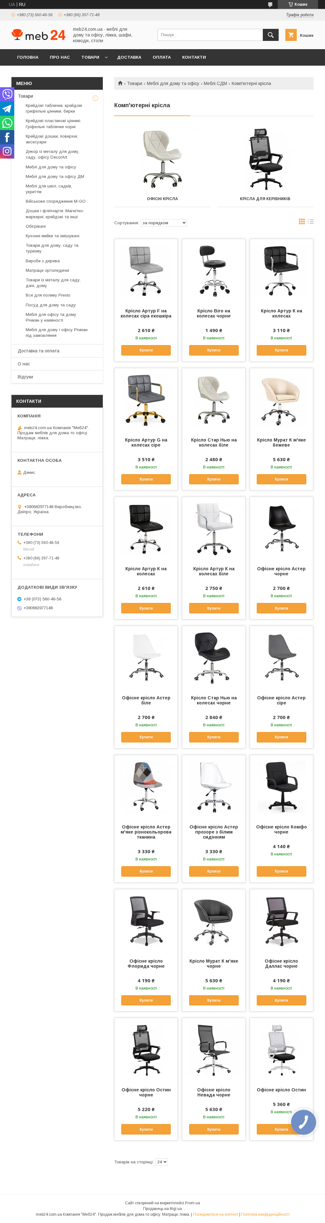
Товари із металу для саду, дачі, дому (53, 283)
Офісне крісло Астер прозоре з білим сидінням (213, 832)
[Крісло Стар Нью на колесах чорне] (213, 658)
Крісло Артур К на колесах (281, 313)
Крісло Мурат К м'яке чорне (213, 963)
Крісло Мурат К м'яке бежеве (281, 442)
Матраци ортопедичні (47, 270)
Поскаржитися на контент (215, 1214)
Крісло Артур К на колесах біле (214, 571)
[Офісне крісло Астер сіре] (281, 658)
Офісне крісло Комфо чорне (281, 829)
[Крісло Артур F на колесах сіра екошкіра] (146, 271)
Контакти (194, 57)
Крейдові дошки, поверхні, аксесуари (52, 139)
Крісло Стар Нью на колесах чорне (214, 700)
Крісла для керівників (265, 199)
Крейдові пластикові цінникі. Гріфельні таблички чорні (53, 123)
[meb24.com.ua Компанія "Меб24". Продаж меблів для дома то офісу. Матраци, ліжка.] (38, 38)
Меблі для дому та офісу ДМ (55, 176)
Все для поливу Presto (48, 295)
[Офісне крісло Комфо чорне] (281, 787)
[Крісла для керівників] (265, 159)
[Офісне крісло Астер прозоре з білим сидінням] (213, 787)
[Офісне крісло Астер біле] (146, 658)
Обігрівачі (36, 226)
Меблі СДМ (215, 83)
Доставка (129, 57)
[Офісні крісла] (162, 159)
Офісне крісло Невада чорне (213, 1092)
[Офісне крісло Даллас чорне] (281, 921)
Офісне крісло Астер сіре (281, 700)
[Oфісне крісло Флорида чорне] (146, 921)
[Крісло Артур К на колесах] (281, 271)
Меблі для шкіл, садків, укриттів (49, 189)
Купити (146, 350)
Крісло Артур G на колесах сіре (146, 442)
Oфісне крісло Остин (281, 1089)
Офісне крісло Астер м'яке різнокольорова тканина (146, 832)
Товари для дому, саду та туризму (52, 248)
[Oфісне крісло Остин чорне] (146, 1050)
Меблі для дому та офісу (173, 83)
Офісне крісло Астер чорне (281, 571)
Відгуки (25, 376)
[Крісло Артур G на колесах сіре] (146, 400)
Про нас (60, 57)
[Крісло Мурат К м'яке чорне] (213, 921)
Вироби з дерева (43, 260)
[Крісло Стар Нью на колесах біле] (213, 400)
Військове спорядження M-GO (56, 201)
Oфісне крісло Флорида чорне (146, 963)
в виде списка (311, 223)
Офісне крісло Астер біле (146, 700)
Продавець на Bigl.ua (162, 1209)
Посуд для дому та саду (51, 305)
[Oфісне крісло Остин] (281, 1050)
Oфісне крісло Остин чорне (146, 1092)
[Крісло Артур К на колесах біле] (213, 528)
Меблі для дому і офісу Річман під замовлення (57, 332)
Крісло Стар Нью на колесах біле (214, 442)
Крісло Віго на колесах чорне (214, 313)
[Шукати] (271, 35)
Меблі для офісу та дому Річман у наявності (51, 317)
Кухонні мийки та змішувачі (52, 235)
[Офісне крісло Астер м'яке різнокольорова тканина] (146, 787)
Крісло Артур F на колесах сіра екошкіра (146, 313)
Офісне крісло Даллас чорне (281, 963)
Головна (27, 57)
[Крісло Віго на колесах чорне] (213, 271)
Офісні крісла (162, 199)
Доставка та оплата (38, 350)
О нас (24, 363)
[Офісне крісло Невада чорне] (213, 1050)
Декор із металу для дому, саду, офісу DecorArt (52, 154)
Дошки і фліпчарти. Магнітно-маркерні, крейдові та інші (55, 213)
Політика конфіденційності (265, 1214)
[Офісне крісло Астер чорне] (281, 528)
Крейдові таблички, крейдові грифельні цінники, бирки (54, 108)
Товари (90, 57)
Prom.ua (192, 1203)
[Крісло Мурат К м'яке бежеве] (281, 400)
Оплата (162, 57)
